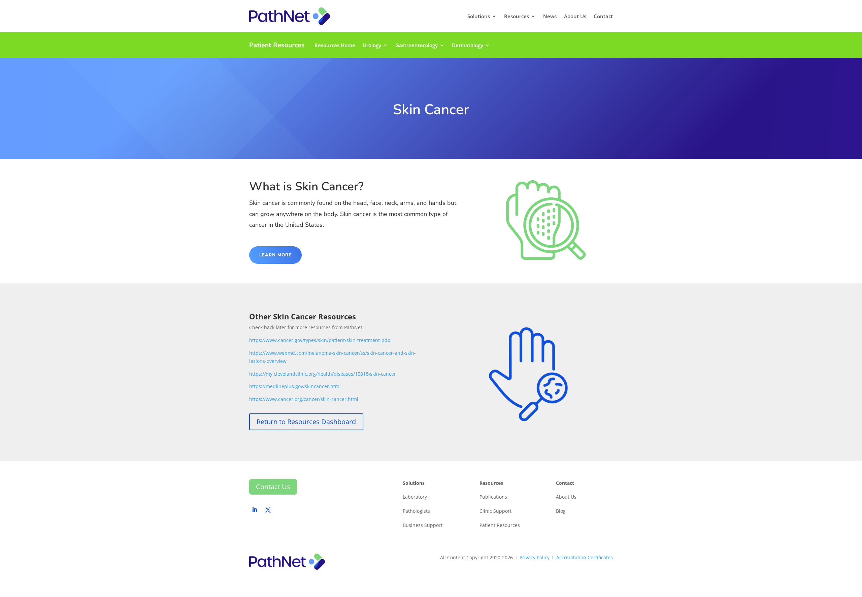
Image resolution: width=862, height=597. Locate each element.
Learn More (275, 255)
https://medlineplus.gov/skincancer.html (295, 386)
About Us (575, 16)
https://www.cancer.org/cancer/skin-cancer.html (303, 399)
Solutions (478, 16)
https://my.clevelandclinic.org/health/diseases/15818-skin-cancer (322, 374)
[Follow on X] (268, 509)
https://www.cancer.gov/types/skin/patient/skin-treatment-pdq (320, 340)
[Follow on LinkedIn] (254, 509)
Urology (372, 45)
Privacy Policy (535, 557)
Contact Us (273, 486)
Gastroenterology (416, 45)
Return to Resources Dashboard (306, 421)
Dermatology (467, 45)
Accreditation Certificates (584, 557)
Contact (603, 16)
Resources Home (334, 45)
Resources (516, 16)
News (550, 16)
